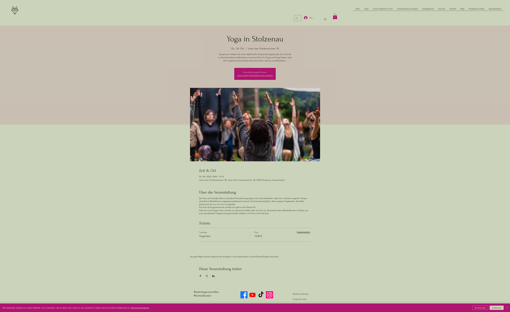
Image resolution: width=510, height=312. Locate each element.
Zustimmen (496, 307)
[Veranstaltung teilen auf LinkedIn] (213, 276)
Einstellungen (480, 307)
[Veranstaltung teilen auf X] (207, 276)
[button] (335, 16)
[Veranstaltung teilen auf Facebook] (200, 276)
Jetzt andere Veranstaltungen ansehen (255, 75)
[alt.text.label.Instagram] (325, 19)
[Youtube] (252, 294)
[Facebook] (244, 294)
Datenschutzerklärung (140, 307)
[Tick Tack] (261, 294)
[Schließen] (506, 308)
